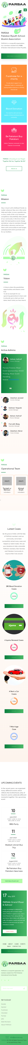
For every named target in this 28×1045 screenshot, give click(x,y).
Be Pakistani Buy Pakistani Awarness (14, 870)
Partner (3, 1016)
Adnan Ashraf (16, 359)
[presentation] (0, 500)
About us (14, 168)
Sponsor (3, 1007)
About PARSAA (6, 1025)
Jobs (2, 1019)
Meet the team (6, 1022)
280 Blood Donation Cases (14, 587)
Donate (3, 1004)
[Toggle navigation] (25, 10)
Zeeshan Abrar (16, 431)
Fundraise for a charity (14, 77)
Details (14, 606)
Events (22, 944)
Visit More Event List (12, 881)
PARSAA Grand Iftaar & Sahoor (13, 903)
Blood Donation (14, 109)
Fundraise (4, 1010)
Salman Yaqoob (15, 408)
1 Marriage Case (14, 728)
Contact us (17, 946)
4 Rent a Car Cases (14, 693)
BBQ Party (14, 824)
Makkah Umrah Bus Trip (14, 846)
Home (4, 944)
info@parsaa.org (16, 1037)
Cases (17, 944)
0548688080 (14, 380)
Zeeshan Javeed (16, 398)
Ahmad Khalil (21, 489)
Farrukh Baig (14, 424)
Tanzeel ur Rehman (7, 489)
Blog (9, 946)
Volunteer (4, 1013)
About (10, 944)
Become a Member (14, 56)
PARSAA (4, 1040)
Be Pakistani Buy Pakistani (14, 137)
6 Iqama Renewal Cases (14, 640)
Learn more (10, 931)
